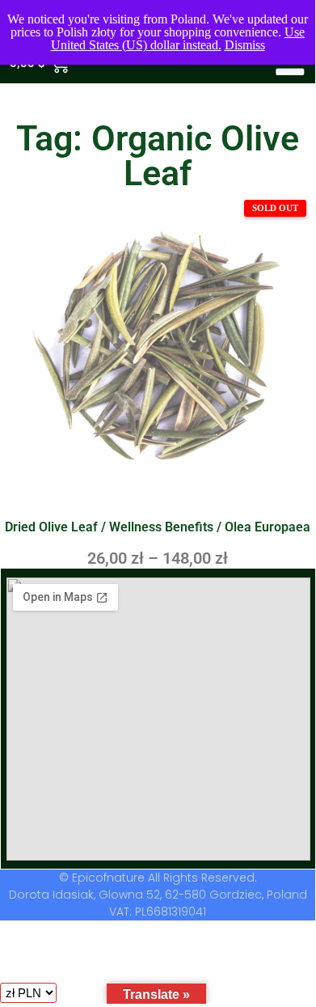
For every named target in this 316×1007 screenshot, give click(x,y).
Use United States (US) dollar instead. (178, 38)
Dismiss (245, 45)
